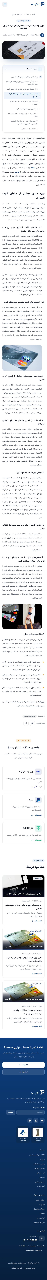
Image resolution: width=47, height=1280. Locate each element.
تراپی (17, 172)
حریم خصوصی (30, 1268)
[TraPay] (38, 4)
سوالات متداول (39, 1209)
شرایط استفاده (39, 1222)
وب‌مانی (42, 1177)
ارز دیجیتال (41, 1173)
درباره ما (42, 1204)
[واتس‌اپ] (29, 1120)
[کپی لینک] (26, 723)
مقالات (42, 1213)
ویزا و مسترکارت (39, 1164)
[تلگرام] (42, 1120)
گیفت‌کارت (41, 1186)
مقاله (32, 167)
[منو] (4, 4)
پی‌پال (42, 1159)
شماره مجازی (40, 1182)
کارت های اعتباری (23, 21)
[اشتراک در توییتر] (32, 723)
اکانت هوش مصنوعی (37, 1155)
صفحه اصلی (40, 1200)
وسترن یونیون (39, 1168)
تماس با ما (24, 1072)
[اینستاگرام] (36, 1120)
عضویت (25, 1064)
